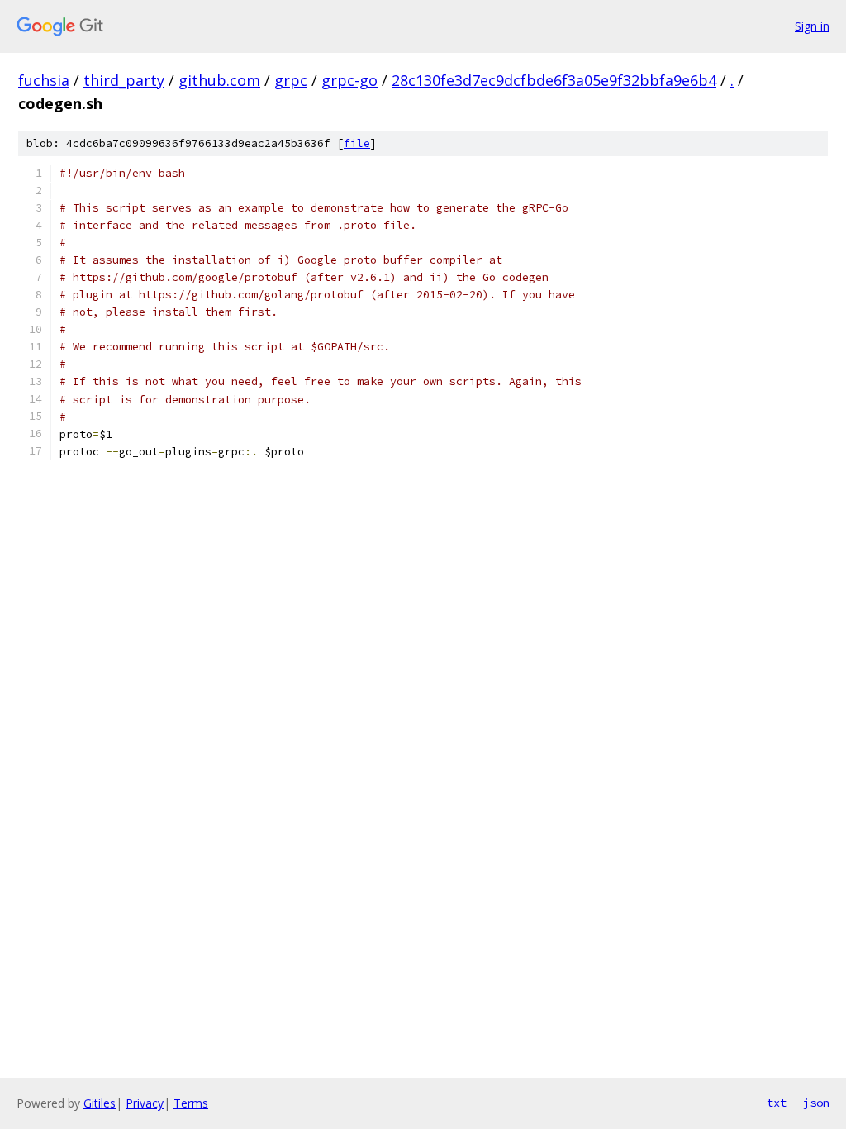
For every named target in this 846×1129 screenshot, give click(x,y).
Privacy (145, 1103)
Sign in (812, 26)
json (816, 1102)
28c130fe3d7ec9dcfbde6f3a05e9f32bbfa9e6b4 (554, 80)
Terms (190, 1103)
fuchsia (43, 80)
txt (777, 1102)
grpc (290, 80)
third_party (123, 80)
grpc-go (349, 80)
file (357, 143)
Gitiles (99, 1103)
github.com (219, 80)
